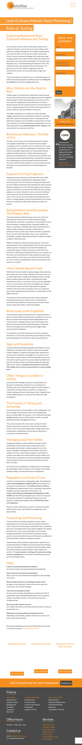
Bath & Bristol (34, 628)
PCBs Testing (47, 739)
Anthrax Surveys (48, 732)
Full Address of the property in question (63, 64)
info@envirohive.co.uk (18, 736)
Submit (58, 92)
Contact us (66, 683)
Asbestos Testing (48, 727)
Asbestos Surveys (48, 725)
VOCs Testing (47, 734)
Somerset (25, 628)
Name (58, 47)
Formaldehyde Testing (50, 737)
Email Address (61, 55)
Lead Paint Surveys (48, 729)
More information (17, 673)
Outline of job (61, 73)
